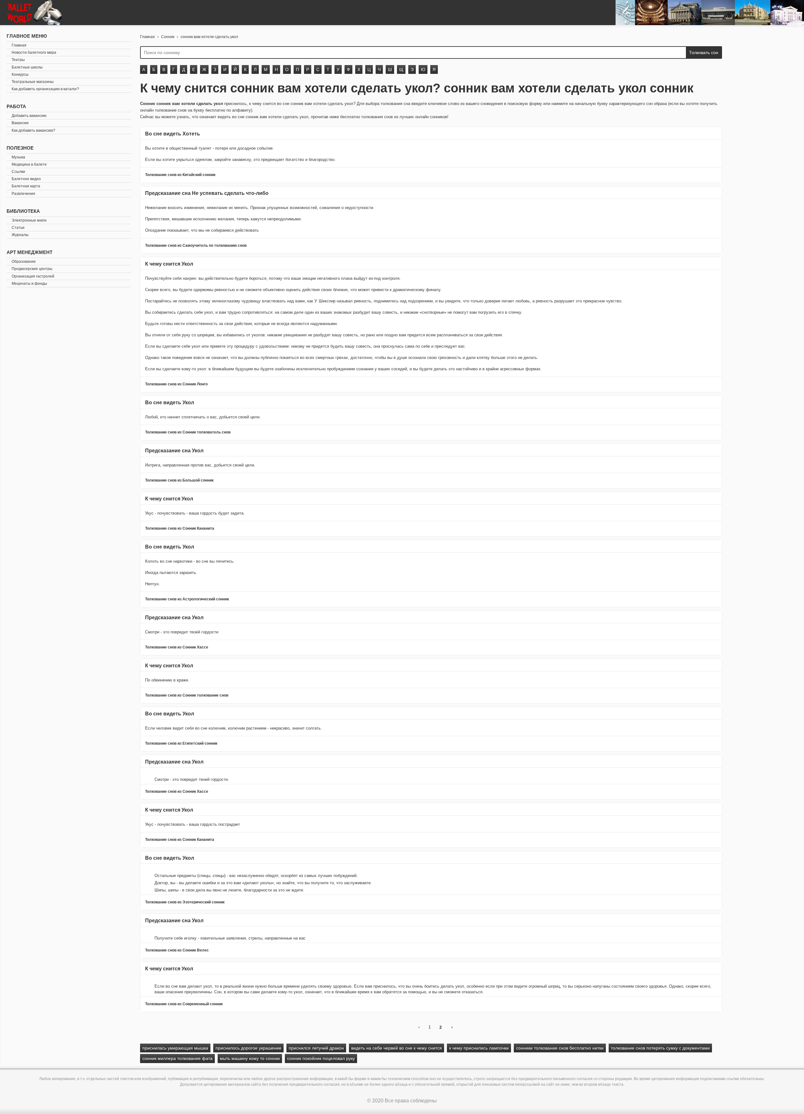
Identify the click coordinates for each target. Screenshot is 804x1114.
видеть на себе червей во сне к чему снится (396, 1048)
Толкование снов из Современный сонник (184, 1004)
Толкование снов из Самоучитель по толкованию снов (196, 245)
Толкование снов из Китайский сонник (180, 175)
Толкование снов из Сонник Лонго (176, 384)
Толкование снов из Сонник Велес (177, 950)
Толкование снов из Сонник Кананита (179, 528)
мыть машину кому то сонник (250, 1058)
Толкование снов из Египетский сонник (181, 743)
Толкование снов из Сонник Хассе (176, 647)
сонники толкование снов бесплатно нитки (560, 1048)
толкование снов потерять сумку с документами (660, 1048)
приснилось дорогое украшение (248, 1048)
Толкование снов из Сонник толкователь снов (188, 432)
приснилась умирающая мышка (175, 1048)
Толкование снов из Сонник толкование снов (186, 695)
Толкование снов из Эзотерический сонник (185, 902)
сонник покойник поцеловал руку (321, 1058)
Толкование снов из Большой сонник (179, 480)
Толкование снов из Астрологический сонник (187, 599)
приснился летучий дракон (316, 1048)
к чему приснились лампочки (479, 1048)
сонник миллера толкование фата (177, 1058)
